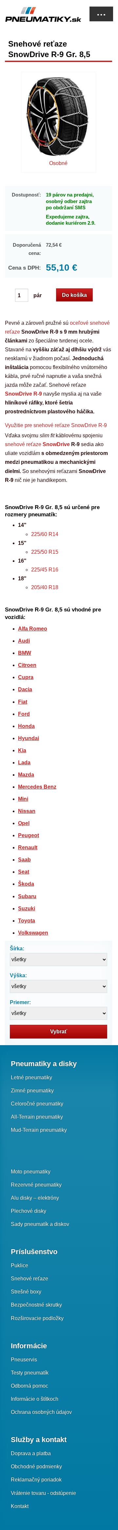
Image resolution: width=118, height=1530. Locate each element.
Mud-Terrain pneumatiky (39, 1130)
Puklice (19, 1265)
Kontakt (20, 1506)
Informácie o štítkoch (34, 1399)
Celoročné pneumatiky (37, 1103)
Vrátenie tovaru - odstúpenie (43, 1493)
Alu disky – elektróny (35, 1198)
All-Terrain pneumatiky (37, 1117)
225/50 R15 (44, 552)
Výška (17, 975)
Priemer (19, 1002)
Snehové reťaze (29, 1278)
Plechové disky (28, 1211)
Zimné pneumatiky (32, 1090)
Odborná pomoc (29, 1386)
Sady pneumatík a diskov (40, 1224)
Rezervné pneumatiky (36, 1185)
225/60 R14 (44, 534)
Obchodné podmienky (36, 1466)
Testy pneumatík (30, 1372)
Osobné (58, 163)
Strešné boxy (26, 1291)
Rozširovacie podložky (37, 1318)
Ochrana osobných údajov (41, 1412)
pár (37, 295)
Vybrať (58, 1031)
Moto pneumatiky (30, 1171)
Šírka (16, 948)
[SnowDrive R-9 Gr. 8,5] (58, 118)
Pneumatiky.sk (37, 14)
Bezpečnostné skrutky (36, 1305)
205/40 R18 (44, 587)
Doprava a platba (31, 1453)
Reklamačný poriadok (36, 1479)
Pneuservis (24, 1359)
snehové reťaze (37, 444)
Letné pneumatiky (31, 1077)
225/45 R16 (44, 569)
